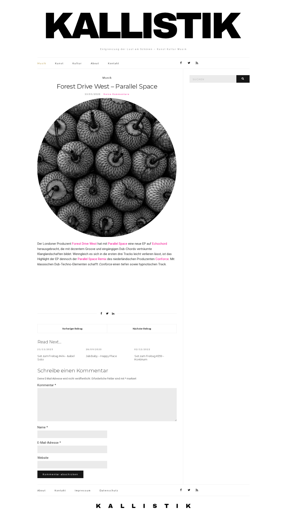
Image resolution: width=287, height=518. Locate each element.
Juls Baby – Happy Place (101, 356)
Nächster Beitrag (142, 328)
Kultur (77, 63)
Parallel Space (117, 244)
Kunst (59, 63)
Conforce (162, 259)
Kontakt (113, 63)
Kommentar (46, 385)
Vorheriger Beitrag (72, 328)
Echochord (159, 244)
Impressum (83, 490)
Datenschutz (109, 490)
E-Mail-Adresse (49, 443)
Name (42, 427)
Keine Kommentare (116, 94)
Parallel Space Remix (92, 259)
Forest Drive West (84, 244)
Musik (41, 63)
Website (43, 458)
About (95, 63)
